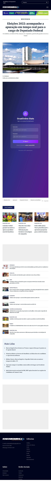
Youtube (20, 479)
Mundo (28, 455)
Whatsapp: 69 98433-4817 (8, 447)
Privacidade (5, 471)
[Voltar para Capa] (14, 439)
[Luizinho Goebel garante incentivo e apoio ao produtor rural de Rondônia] (10, 217)
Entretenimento (30, 459)
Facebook (21, 471)
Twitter (20, 473)
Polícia (28, 449)
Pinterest (21, 477)
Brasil (27, 453)
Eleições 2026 (6, 223)
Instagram (21, 475)
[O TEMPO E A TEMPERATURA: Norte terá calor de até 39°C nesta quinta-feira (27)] (6, 325)
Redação (5, 473)
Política (28, 443)
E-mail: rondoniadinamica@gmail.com (12, 443)
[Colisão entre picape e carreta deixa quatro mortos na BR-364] (6, 297)
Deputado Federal (24, 200)
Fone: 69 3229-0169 (7, 445)
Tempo (11, 323)
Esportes (28, 457)
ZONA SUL (12, 273)
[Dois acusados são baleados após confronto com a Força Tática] (6, 275)
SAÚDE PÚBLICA (13, 287)
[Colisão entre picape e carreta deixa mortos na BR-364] (6, 304)
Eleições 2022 (7, 200)
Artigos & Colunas (30, 445)
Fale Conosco (6, 475)
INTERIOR (12, 265)
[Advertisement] (25, 394)
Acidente (12, 295)
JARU (11, 279)
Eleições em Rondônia (35, 200)
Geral (27, 447)
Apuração (15, 200)
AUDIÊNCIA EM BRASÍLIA (16, 309)
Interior (28, 451)
